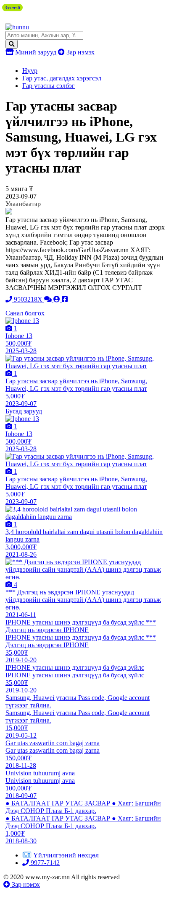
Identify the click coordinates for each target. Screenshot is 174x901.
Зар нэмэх (80, 52)
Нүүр (29, 70)
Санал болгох (25, 313)
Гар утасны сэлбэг (48, 85)
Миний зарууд (35, 52)
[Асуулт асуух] (48, 299)
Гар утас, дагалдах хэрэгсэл (61, 78)
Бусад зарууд (23, 411)
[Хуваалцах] (65, 299)
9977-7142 (44, 862)
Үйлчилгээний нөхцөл (66, 855)
